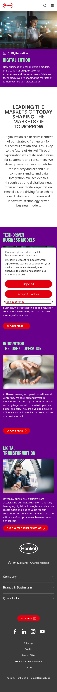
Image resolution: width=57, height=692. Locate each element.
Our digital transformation (24, 528)
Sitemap (28, 643)
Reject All (28, 284)
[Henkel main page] (8, 5)
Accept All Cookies (28, 294)
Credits (28, 649)
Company (10, 576)
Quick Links (11, 598)
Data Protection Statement (28, 661)
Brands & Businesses (18, 587)
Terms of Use (28, 655)
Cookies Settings (14, 301)
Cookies (28, 667)
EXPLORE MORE (15, 326)
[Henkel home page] (4, 53)
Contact (26, 618)
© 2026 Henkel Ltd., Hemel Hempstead (28, 678)
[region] (28, 277)
